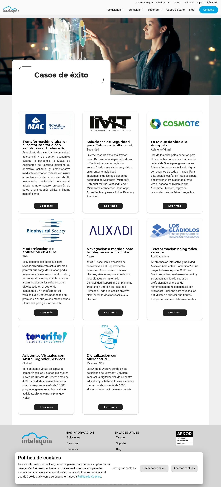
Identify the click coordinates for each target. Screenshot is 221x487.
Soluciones (73, 437)
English (214, 2)
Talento (120, 437)
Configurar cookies (124, 468)
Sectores (72, 449)
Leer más (46, 205)
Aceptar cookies (184, 468)
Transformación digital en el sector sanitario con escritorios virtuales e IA (45, 144)
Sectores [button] (153, 9)
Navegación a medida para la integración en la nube (110, 250)
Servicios (72, 443)
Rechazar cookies (154, 468)
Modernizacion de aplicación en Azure (39, 250)
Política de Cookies (89, 476)
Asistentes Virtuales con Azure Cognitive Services (43, 357)
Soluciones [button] (114, 9)
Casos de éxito (175, 9)
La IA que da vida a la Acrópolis (169, 143)
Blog (191, 9)
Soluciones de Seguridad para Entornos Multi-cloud (109, 143)
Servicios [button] (134, 9)
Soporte (121, 443)
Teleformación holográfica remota (174, 250)
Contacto (208, 9)
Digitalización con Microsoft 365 (102, 357)
